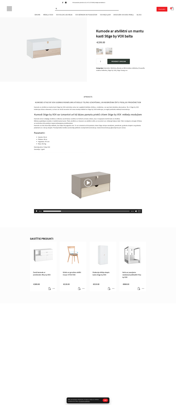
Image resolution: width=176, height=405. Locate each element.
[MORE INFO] (54, 288)
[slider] (86, 211)
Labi (105, 400)
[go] (56, 8)
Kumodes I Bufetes (110, 68)
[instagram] (65, 2)
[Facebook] (62, 2)
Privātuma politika (84, 401)
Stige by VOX (112, 70)
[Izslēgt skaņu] (136, 211)
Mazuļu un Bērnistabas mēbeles (127, 68)
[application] (88, 182)
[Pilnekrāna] (139, 211)
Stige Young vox (122, 70)
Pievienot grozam (118, 61)
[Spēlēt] (37, 211)
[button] (88, 183)
